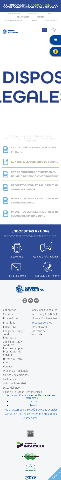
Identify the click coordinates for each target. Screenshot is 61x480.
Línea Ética (9, 326)
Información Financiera (44, 318)
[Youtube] (36, 300)
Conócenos (33, 14)
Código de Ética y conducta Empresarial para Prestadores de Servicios (13, 348)
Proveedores (23, 17)
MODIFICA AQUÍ (41, 4)
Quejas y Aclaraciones (45, 256)
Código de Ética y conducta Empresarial (12, 334)
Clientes (49, 14)
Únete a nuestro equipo (13, 361)
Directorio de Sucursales (38, 333)
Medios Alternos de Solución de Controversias (30, 409)
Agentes (40, 17)
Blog (34, 21)
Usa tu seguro (13, 14)
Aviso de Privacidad (14, 383)
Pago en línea (50, 21)
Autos (33, 401)
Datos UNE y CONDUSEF (44, 314)
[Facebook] (30, 300)
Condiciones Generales (44, 309)
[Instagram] (24, 300)
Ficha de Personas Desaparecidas (22, 391)
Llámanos (17, 256)
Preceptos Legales (41, 322)
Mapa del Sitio (11, 387)
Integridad (9, 322)
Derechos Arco (39, 326)
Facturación (10, 379)
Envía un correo (17, 275)
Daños (34, 405)
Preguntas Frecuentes (14, 21)
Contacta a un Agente (47, 275)
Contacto (8, 366)
